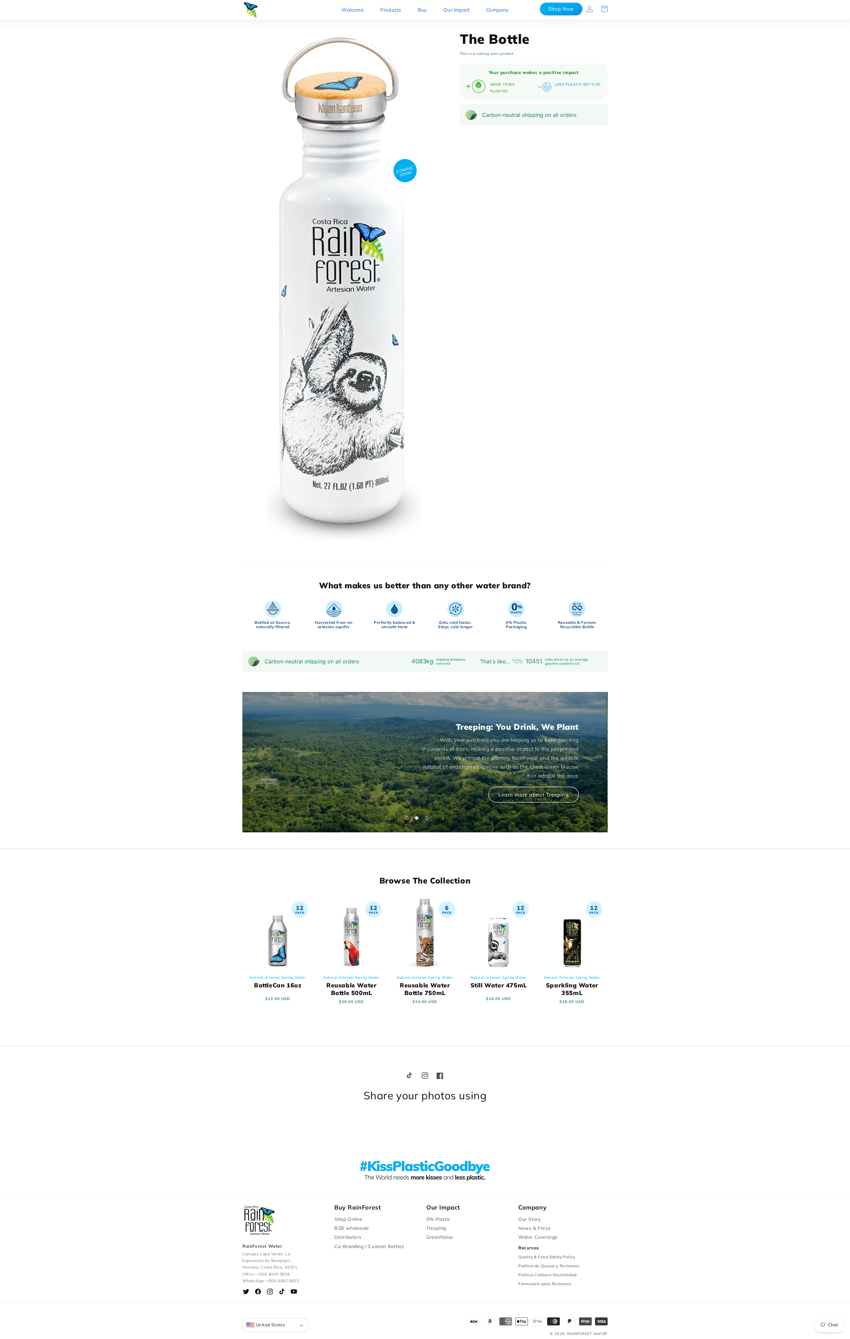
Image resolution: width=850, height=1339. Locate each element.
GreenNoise (439, 1237)
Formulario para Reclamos (544, 1283)
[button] (604, 9)
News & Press (534, 1228)
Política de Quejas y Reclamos (548, 1265)
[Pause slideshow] (459, 818)
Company (497, 10)
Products (390, 10)
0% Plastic (438, 1219)
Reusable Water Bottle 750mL (425, 986)
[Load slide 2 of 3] (417, 818)
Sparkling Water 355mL (572, 986)
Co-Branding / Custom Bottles (369, 1246)
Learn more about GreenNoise (530, 785)
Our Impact (456, 10)
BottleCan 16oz (278, 982)
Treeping (436, 1228)
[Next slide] (443, 818)
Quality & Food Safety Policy (546, 1256)
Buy (422, 10)
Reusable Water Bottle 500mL (351, 986)
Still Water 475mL (498, 982)
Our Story (529, 1219)
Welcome (352, 10)
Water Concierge (538, 1237)
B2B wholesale (351, 1228)
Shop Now (561, 9)
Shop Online (348, 1219)
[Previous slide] (390, 818)
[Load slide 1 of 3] (407, 818)
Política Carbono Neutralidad (547, 1274)
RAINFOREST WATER (587, 1333)
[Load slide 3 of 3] (427, 818)
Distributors (347, 1237)
